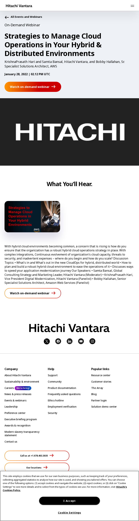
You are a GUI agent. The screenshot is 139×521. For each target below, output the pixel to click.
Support (52, 375)
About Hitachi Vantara (18, 375)
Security (52, 413)
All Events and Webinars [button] (26, 16)
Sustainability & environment (22, 381)
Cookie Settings (69, 512)
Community (54, 381)
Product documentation (62, 388)
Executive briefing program (21, 419)
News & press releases (18, 394)
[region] (69, 496)
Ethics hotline (56, 400)
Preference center (15, 413)
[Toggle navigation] (132, 6)
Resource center (100, 375)
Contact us (11, 441)
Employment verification (62, 406)
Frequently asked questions (64, 394)
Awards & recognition (17, 425)
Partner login (99, 400)
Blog (94, 394)
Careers (9, 388)
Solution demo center (104, 406)
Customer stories (101, 381)
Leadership (11, 406)
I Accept (69, 501)
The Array (97, 388)
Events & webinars (15, 400)
